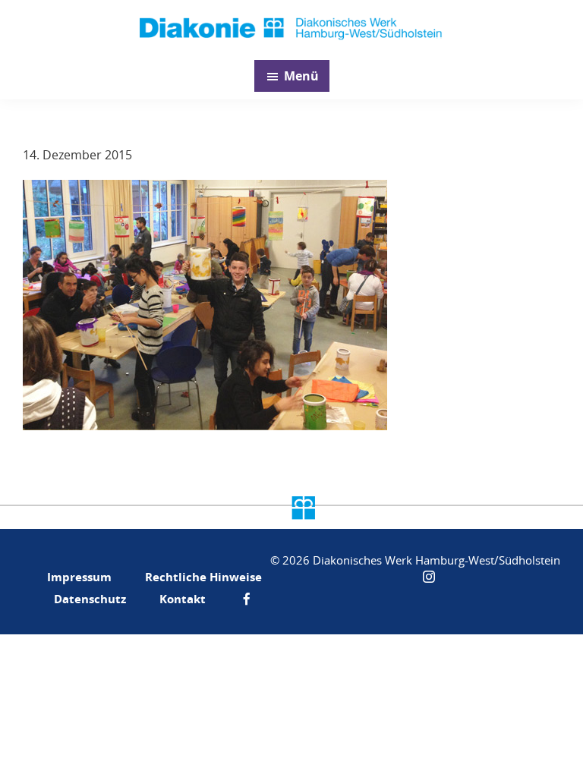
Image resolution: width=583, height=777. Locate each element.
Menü (301, 76)
